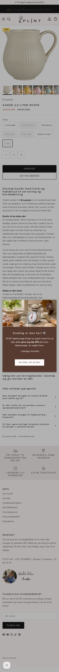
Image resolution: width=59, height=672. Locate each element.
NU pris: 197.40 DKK (29, 362)
